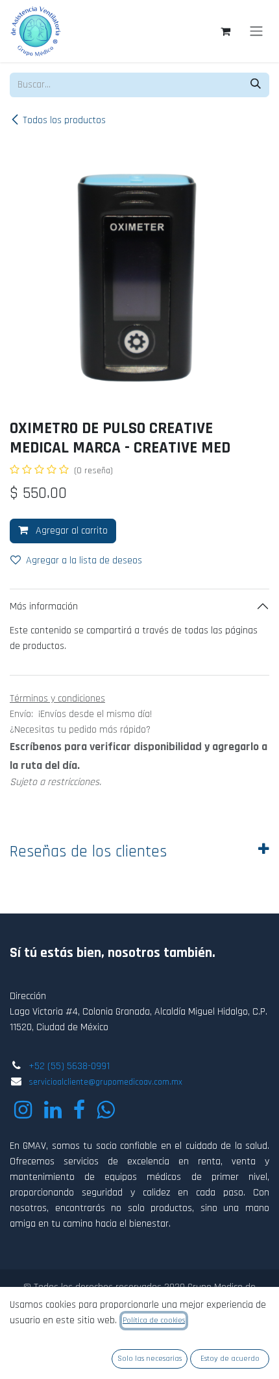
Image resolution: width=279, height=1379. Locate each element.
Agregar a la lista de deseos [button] (84, 560)
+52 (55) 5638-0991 (69, 1066)
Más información (44, 606)
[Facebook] (79, 1110)
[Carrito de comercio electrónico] (225, 31)
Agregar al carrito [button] (70, 530)
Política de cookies (154, 1320)
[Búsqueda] (255, 85)
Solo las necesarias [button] (149, 1358)
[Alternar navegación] (256, 31)
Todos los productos (64, 120)
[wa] (105, 1110)
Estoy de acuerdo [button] (230, 1358)
